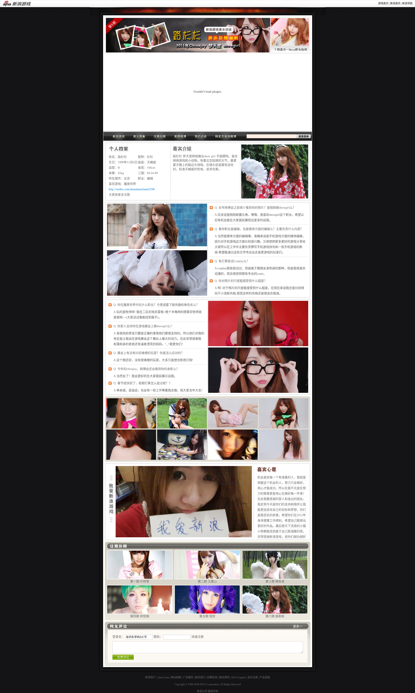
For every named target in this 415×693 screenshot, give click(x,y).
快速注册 (198, 636)
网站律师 (224, 677)
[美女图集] (139, 136)
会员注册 (252, 677)
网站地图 (176, 677)
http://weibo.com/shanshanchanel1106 (132, 189)
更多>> (298, 626)
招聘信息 (212, 677)
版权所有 (213, 691)
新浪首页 (395, 3)
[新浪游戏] (119, 136)
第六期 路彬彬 (274, 616)
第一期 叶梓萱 (139, 581)
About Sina (163, 677)
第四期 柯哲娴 (139, 616)
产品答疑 (265, 677)
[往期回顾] (160, 136)
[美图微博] (180, 136)
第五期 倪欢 (207, 616)
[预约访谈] (201, 136)
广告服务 (188, 677)
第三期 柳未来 (274, 581)
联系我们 (200, 677)
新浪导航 (407, 3)
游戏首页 (383, 3)
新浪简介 (150, 677)
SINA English (238, 677)
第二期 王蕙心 (207, 581)
